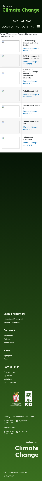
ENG (28, 21)
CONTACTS (22, 26)
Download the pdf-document (31, 49)
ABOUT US (8, 26)
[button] (38, 26)
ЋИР (15, 21)
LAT (22, 21)
